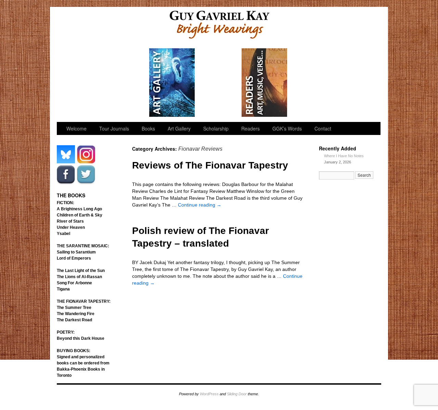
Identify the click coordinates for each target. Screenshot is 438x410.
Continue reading (199, 205)
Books (148, 128)
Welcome (80, 82)
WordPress (209, 394)
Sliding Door (237, 394)
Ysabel (63, 233)
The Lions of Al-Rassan (79, 276)
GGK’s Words (356, 82)
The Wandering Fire (75, 313)
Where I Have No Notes (344, 156)
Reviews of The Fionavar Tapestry (210, 165)
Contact (322, 128)
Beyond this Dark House (80, 338)
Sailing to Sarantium (76, 252)
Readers (265, 82)
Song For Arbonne (74, 283)
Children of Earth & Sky (79, 215)
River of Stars (70, 221)
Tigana (63, 289)
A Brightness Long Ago (79, 209)
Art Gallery (172, 82)
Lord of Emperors (74, 258)
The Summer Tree (74, 307)
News (311, 82)
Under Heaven (71, 227)
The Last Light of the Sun (81, 270)
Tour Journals (126, 82)
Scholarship (218, 82)
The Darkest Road (74, 320)
